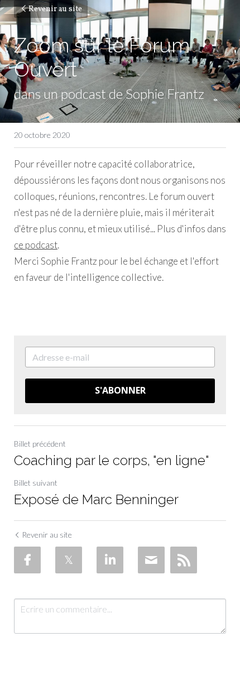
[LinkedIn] (110, 560)
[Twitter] (68, 560)
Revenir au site (55, 9)
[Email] (151, 560)
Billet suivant (35, 482)
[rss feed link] (183, 560)
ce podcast (35, 245)
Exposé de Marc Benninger (96, 499)
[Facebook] (27, 560)
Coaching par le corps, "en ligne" (111, 460)
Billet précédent (40, 443)
